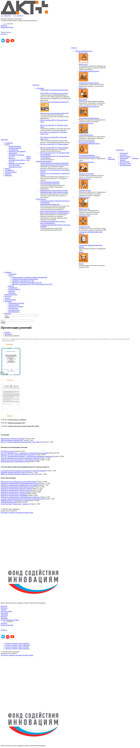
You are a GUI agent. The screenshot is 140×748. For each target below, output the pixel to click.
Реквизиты (8, 175)
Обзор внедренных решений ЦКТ (12, 440)
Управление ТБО (84, 216)
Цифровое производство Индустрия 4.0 (14, 472)
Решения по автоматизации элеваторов (13, 493)
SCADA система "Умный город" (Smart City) (15, 504)
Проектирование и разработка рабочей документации (15, 147)
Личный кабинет (125, 156)
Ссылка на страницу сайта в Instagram (17, 648)
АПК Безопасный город (9, 502)
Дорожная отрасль (85, 179)
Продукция (40, 88)
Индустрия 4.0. (41, 199)
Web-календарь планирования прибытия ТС (54, 102)
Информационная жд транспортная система (15, 461)
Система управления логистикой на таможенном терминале (20, 458)
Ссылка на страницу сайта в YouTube (17, 647)
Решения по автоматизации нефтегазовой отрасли (17, 487)
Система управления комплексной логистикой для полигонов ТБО (22, 499)
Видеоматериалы (125, 165)
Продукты (36, 85)
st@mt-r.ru (4, 25)
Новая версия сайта (7, 27)
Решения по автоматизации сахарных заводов (16, 492)
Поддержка (120, 150)
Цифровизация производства (49, 204)
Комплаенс (4, 618)
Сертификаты (9, 170)
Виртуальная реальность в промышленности (54, 211)
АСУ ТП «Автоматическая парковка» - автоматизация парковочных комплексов (27, 456)
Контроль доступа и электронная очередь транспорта (18, 454)
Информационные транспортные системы (54, 190)
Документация (124, 161)
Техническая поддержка (124, 154)
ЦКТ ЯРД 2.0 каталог (8, 451)
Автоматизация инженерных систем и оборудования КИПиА (52, 222)
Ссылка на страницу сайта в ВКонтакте (17, 645)
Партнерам (4, 615)
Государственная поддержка (10, 620)
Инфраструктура (84, 197)
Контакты (135, 158)
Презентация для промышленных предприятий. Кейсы (18, 481)
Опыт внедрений (111, 158)
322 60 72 (18, 15)
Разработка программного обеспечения (25, 279)
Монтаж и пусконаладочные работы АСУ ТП (17, 159)
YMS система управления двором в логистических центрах (20, 460)
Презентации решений (124, 159)
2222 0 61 (6, 15)
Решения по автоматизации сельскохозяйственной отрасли (20, 483)
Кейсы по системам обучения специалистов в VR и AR (19, 474)
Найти (7, 317)
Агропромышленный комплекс (89, 106)
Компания (4, 139)
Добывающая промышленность (89, 71)
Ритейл (81, 252)
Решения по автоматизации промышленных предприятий (19, 485)
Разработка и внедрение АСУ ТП (23, 281)
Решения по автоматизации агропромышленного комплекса (20, 497)
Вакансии (8, 174)
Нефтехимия (83, 88)
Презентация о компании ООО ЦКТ (12, 438)
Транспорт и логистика (86, 162)
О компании (9, 143)
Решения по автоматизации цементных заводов (16, 488)
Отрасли (74, 48)
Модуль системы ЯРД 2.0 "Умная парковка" (54, 144)
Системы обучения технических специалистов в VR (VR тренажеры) (23, 470)
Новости (7, 168)
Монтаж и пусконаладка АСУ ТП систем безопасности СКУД (16, 165)
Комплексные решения (43, 161)
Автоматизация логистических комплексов (54, 163)
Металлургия (83, 52)
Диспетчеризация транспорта (49, 182)
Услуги (7, 144)
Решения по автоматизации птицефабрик (14, 495)
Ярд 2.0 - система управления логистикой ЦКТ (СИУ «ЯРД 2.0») (22, 442)
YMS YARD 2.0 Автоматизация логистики (54, 90)
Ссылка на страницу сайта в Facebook (17, 643)
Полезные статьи (125, 163)
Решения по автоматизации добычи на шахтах (16, 490)
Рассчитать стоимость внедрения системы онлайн (17, 512)
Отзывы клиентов (11, 172)
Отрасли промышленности (83, 51)
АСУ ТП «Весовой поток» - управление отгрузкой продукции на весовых (25, 453)
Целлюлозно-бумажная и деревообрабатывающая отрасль (89, 142)
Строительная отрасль (86, 123)
